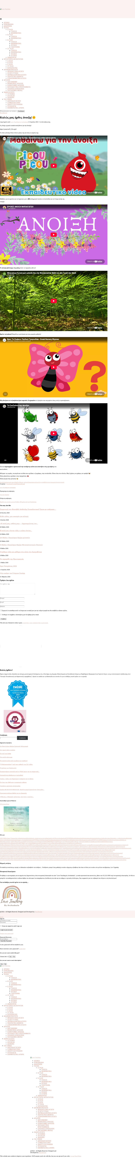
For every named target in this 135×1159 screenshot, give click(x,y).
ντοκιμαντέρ (53, 482)
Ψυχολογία (53, 845)
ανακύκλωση (120, 845)
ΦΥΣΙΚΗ (14, 45)
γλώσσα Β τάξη (95, 846)
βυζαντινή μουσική (66, 846)
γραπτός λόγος (17, 848)
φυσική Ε (89, 860)
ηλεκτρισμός (17, 853)
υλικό (60, 860)
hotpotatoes (87, 838)
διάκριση (85, 848)
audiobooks (27, 838)
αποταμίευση (15, 846)
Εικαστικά (69, 841)
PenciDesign (38, 912)
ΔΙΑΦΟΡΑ (10, 97)
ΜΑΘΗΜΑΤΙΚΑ (16, 33)
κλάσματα (90, 853)
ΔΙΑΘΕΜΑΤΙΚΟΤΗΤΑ (11, 69)
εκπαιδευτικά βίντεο (88, 850)
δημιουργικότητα (71, 848)
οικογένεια (77, 856)
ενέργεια (16, 851)
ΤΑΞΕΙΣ (6, 28)
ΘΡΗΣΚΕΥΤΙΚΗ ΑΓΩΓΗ (15, 71)
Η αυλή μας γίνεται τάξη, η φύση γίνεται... (16, 531)
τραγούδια (56, 860)
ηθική (11, 853)
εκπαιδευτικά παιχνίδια (100, 850)
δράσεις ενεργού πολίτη (45, 850)
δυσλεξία (54, 850)
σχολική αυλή (25, 860)
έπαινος (65, 845)
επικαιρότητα (39, 851)
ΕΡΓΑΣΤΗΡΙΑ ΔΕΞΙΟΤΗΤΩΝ (13, 59)
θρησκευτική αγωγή (46, 853)
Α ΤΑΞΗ (10, 29)
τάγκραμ (39, 860)
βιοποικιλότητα (56, 846)
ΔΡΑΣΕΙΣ (7, 80)
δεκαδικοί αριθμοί (40, 848)
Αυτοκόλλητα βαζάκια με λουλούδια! (11, 775)
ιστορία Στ (72, 853)
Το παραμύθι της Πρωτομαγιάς (12, 559)
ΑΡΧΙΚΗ (6, 22)
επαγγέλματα (32, 851)
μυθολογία (54, 856)
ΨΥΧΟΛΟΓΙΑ (11, 106)
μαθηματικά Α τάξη (52, 855)
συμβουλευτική (107, 858)
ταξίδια (51, 860)
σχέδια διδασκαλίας (15, 860)
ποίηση (52, 858)
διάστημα (91, 848)
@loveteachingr (4, 804)
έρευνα (70, 845)
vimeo (76, 840)
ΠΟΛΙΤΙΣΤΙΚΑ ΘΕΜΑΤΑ (15, 76)
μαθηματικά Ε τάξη (97, 855)
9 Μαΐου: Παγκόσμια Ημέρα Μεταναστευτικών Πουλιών (21, 545)
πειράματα (34, 858)
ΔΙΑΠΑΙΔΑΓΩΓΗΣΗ (14, 101)
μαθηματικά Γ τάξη (75, 855)
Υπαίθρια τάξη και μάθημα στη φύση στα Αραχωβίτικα (21, 552)
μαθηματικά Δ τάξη (86, 855)
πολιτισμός (58, 858)
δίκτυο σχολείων (30, 848)
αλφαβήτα (100, 845)
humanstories (94, 838)
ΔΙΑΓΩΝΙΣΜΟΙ (12, 82)
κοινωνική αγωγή (109, 853)
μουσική (48, 856)
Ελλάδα (85, 841)
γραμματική (9, 848)
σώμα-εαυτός (33, 860)
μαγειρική (36, 855)
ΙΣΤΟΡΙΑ (14, 55)
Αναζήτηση (21, 111)
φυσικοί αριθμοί (102, 860)
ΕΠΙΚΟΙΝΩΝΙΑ (9, 24)
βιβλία (38, 846)
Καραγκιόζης (15, 843)
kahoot (104, 838)
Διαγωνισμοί (34, 841)
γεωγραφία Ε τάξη (77, 846)
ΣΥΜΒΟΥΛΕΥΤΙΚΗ (13, 102)
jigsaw (100, 838)
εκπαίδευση (78, 850)
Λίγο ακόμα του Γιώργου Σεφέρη (12, 573)
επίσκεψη (25, 851)
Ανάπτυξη (105, 840)
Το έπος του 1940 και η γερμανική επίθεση (13, 782)
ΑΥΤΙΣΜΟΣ (11, 94)
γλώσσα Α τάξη (86, 846)
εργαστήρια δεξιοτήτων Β (76, 851)
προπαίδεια (78, 858)
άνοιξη (2, 482)
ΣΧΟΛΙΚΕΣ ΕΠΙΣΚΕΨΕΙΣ (15, 89)
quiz (13, 840)
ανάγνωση (106, 845)
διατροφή (7, 850)
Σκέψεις (14, 845)
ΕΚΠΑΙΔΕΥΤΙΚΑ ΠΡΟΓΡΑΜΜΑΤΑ (18, 87)
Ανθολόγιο (111, 840)
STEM (35, 840)
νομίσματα (63, 856)
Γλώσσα (28, 841)
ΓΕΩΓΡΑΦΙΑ (15, 47)
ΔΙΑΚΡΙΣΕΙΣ (8, 26)
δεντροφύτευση (50, 848)
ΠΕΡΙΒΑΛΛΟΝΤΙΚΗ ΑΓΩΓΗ (16, 75)
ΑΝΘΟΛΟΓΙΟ (11, 57)
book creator (34, 838)
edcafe (64, 838)
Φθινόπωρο (33, 845)
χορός (120, 860)
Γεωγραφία (22, 841)
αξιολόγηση (8, 846)
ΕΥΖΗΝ (55, 841)
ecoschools (59, 838)
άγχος (57, 845)
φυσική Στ (95, 860)
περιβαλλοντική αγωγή (43, 858)
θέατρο (32, 853)
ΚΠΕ (104, 841)
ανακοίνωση (112, 845)
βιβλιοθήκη (43, 846)
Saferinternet (30, 840)
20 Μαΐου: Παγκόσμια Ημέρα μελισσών (15, 538)
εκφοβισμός (10, 851)
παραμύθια (28, 858)
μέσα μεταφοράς (24, 855)
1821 (1, 838)
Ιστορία (100, 841)
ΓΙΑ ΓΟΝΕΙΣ (8, 99)
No (14, 956)
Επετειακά (91, 841)
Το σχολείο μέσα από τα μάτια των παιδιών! (13, 761)
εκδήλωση (72, 850)
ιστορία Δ (60, 853)
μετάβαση (11, 856)
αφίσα (34, 846)
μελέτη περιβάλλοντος (43, 482)
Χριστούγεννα (45, 845)
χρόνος (124, 860)
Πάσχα (54, 843)
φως (108, 860)
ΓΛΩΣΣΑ (14, 31)
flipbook (73, 838)
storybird (40, 840)
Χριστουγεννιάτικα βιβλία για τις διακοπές (13, 793)
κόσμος (6, 855)
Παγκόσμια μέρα (65, 843)
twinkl (70, 840)
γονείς (4, 848)
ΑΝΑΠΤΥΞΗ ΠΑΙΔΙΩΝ (14, 104)
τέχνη (43, 860)
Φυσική (39, 845)
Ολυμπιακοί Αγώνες (46, 843)
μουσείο (43, 856)
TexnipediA (64, 840)
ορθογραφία (87, 856)
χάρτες (111, 860)
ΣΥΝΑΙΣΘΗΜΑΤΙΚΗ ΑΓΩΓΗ (16, 78)
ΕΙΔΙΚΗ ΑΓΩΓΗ (9, 92)
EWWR (68, 838)
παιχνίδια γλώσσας (112, 856)
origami (122, 838)
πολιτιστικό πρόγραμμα (68, 858)
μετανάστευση (18, 856)
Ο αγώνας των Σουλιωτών (8, 768)
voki (79, 840)
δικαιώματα (34, 850)
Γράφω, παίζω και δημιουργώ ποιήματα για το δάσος (16, 779)
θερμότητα (37, 853)
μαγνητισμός (43, 855)
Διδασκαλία (41, 841)
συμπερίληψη (116, 858)
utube (73, 840)
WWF (94, 840)
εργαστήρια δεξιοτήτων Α (61, 851)
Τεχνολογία (26, 845)
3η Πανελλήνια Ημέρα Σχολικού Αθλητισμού (14, 746)
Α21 (97, 840)
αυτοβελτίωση (29, 846)
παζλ (92, 856)
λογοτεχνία (11, 855)
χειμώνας (116, 860)
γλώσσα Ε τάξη (113, 846)
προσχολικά (60, 482)
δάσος (23, 848)
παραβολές (21, 858)
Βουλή (17, 841)
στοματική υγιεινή (98, 858)
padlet (126, 838)
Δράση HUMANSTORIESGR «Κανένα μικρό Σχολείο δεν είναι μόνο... (22, 789)
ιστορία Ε (66, 853)
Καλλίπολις (8, 843)
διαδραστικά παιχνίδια (10, 482)
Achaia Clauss (10, 838)
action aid (17, 838)
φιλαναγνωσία (74, 860)
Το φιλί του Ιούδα (5, 753)
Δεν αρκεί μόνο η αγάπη (7, 750)
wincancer (84, 840)
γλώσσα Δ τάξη (104, 846)
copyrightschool (46, 838)
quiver (10, 840)
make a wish (116, 838)
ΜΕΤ (20, 843)
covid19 (53, 838)
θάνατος (28, 853)
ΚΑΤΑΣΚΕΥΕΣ (12, 68)
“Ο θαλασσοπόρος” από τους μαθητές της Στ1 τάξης (16, 764)
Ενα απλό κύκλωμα (6, 757)
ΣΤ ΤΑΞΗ (10, 48)
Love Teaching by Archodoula (19, 122)
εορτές (21, 851)
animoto (22, 838)
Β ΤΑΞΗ (10, 35)
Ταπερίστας (19, 845)
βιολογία (49, 846)
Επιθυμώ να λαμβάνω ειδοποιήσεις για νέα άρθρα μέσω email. (20, 614)
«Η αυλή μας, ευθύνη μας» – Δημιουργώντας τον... (19, 524)
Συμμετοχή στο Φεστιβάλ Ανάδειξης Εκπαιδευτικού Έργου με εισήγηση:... (28, 509)
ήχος (73, 845)
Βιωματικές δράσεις (9, 841)
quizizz (16, 840)
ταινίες (47, 860)
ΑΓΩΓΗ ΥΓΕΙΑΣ (12, 73)
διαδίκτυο (97, 848)
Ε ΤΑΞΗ (10, 40)
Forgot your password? (6, 933)
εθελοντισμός (61, 850)
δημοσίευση (79, 848)
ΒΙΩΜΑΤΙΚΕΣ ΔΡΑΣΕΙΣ (15, 83)
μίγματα (31, 855)
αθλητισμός (93, 845)
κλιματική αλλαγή (98, 853)
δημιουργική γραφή (60, 848)
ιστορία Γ (55, 853)
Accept (72, 1156)
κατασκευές (33, 482)
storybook (45, 840)
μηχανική (25, 856)
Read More (78, 1156)
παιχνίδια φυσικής (13, 858)
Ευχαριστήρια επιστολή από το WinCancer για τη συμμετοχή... (19, 771)
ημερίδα (23, 853)
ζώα (29, 482)
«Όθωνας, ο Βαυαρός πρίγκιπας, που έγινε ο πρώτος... (17, 797)
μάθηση (17, 855)
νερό (58, 856)
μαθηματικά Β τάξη (64, 855)
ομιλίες (82, 856)
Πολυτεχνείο (73, 843)
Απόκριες (117, 840)
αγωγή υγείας (86, 845)
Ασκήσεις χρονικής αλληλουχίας (10, 786)
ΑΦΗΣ (101, 840)
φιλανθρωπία (82, 860)
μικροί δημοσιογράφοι (34, 856)
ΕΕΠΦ (47, 841)
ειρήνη (67, 850)
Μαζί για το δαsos (27, 843)
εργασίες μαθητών (48, 851)
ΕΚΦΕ (51, 841)
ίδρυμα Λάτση (78, 845)
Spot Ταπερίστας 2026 (8, 566)
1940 (4, 838)
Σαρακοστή (8, 845)
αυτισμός (22, 846)
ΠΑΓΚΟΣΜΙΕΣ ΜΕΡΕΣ (14, 90)
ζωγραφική (4, 853)
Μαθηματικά (36, 843)
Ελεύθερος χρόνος (22, 482)
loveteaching (109, 838)
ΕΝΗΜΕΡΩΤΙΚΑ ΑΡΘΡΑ (15, 108)
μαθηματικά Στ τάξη (109, 855)
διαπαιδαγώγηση (117, 848)
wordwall (89, 840)
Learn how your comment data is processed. (35, 623)
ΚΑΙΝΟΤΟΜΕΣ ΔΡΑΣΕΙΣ (15, 85)
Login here (22, 949)
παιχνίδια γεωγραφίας (100, 856)
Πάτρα (58, 843)
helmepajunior (79, 838)
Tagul (50, 840)
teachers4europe (56, 840)
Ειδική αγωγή (62, 841)
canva (40, 838)
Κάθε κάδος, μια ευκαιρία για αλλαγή (14, 516)
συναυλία (6, 860)
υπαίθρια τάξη (66, 860)
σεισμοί (90, 858)
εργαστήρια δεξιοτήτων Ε (91, 851)
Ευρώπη (96, 841)
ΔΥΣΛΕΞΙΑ (11, 96)
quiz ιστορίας (22, 840)
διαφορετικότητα (15, 850)
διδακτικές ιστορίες (25, 850)
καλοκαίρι (78, 853)
